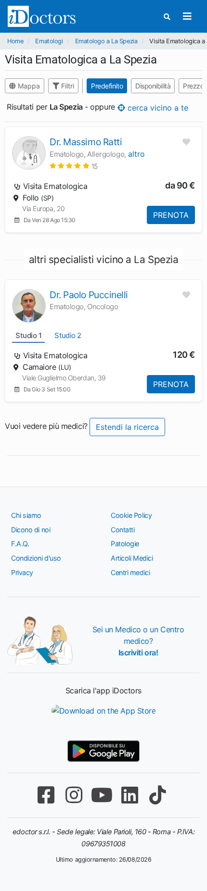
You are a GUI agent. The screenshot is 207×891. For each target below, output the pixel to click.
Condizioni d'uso (36, 558)
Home (15, 41)
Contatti (122, 530)
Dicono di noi (30, 530)
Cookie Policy (131, 515)
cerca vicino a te (156, 107)
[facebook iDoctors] (46, 795)
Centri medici (130, 572)
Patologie (125, 544)
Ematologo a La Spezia (106, 41)
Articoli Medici (132, 558)
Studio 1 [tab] (28, 335)
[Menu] (187, 16)
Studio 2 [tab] (67, 335)
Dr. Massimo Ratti (86, 142)
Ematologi (49, 41)
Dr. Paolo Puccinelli (89, 295)
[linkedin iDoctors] (129, 795)
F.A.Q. (20, 544)
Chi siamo (26, 515)
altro (136, 154)
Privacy (22, 572)
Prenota (171, 215)
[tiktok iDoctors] (157, 795)
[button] (74, 165)
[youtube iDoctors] (102, 795)
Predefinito (107, 86)
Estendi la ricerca (127, 427)
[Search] (167, 16)
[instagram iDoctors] (74, 795)
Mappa (28, 86)
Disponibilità (152, 86)
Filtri (66, 86)
